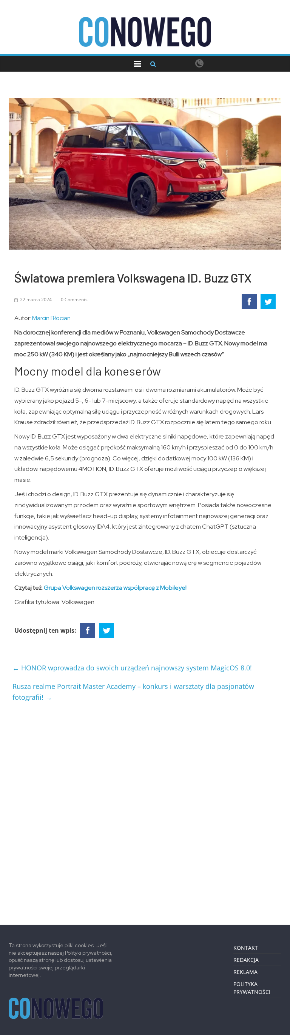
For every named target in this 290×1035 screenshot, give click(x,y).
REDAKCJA (246, 959)
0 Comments (74, 299)
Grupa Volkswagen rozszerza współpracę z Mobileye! (115, 588)
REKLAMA (245, 971)
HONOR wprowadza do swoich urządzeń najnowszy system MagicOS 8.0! (132, 667)
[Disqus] (145, 810)
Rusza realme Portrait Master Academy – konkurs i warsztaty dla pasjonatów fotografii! (133, 692)
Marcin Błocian (51, 318)
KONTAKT (245, 947)
